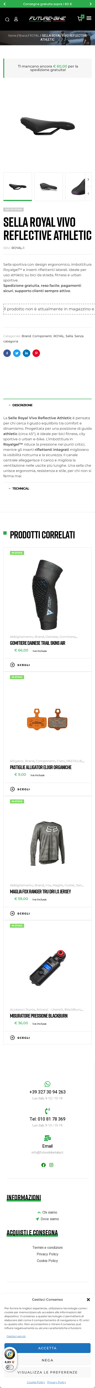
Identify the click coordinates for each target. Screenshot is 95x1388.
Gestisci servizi (16, 1336)
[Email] (47, 1138)
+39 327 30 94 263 (47, 1092)
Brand (23, 35)
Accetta (47, 1348)
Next (88, 179)
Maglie (58, 885)
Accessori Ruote (22, 1009)
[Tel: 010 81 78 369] (47, 1111)
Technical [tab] (20, 488)
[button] (88, 1299)
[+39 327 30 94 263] (47, 1084)
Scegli (23, 665)
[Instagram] (51, 1165)
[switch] (10, 1367)
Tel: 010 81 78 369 (47, 1119)
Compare (76, 664)
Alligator (16, 761)
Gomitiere (67, 637)
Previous (88, 194)
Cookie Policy (36, 1382)
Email (47, 1146)
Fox (48, 885)
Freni (61, 761)
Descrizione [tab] (22, 405)
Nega (47, 1360)
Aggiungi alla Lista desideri (69, 664)
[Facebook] (43, 1165)
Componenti (42, 336)
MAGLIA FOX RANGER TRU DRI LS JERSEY (40, 891)
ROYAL (34, 35)
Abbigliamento (21, 637)
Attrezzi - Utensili (49, 1009)
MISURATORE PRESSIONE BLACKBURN (38, 1015)
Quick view (83, 664)
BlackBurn (73, 1009)
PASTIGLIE (74, 761)
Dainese (52, 637)
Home (12, 35)
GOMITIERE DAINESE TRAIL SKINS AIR (37, 643)
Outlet (69, 885)
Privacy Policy (56, 1382)
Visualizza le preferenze (47, 1372)
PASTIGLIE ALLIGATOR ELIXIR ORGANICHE (40, 767)
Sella (69, 336)
